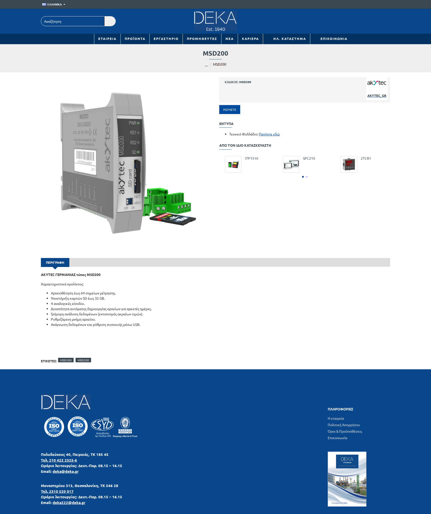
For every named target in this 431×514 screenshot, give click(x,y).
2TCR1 (363, 158)
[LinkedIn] (362, 21)
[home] (206, 64)
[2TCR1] (346, 164)
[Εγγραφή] (386, 4)
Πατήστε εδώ (269, 134)
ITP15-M (248, 158)
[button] (303, 177)
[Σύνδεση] (379, 4)
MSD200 (66, 360)
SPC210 (306, 158)
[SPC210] (288, 164)
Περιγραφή (55, 262)
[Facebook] (373, 21)
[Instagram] (384, 21)
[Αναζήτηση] (109, 21)
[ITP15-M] (230, 164)
